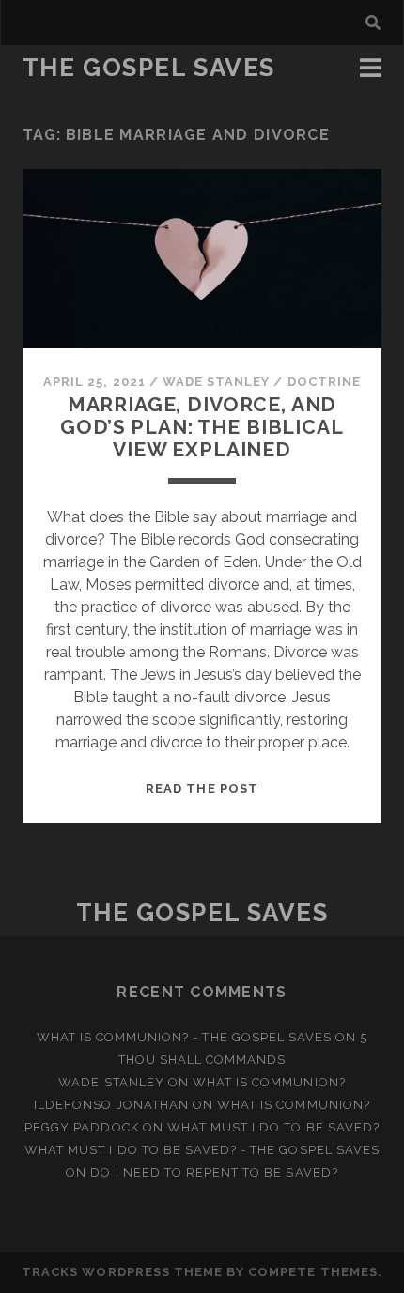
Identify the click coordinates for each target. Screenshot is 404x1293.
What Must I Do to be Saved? (273, 1127)
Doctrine (324, 382)
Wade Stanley (217, 382)
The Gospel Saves (149, 68)
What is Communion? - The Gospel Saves (185, 1037)
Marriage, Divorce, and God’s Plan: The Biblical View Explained (201, 427)
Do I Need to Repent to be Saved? (213, 1172)
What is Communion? (269, 1082)
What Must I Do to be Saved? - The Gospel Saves (202, 1150)
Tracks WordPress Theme (122, 1272)
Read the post (202, 788)
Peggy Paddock (81, 1127)
